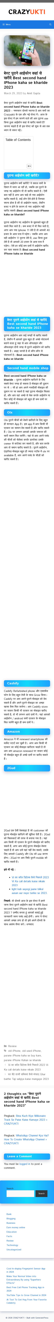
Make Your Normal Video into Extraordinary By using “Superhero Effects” (24, 1280)
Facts (9, 1236)
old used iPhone (31, 1051)
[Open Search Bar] (50, 24)
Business (11, 1223)
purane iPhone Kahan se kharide (22, 1060)
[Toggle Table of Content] (28, 166)
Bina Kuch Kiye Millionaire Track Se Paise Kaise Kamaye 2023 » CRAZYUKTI (25, 1120)
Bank (9, 1214)
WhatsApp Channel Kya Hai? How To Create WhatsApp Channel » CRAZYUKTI (26, 1139)
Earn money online (16, 1227)
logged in (25, 1164)
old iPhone (14, 1051)
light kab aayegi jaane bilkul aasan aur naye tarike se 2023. (29, 891)
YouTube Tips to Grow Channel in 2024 (26, 1295)
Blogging (11, 1218)
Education (12, 1232)
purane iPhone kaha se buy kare (22, 1056)
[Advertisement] (18, 153)
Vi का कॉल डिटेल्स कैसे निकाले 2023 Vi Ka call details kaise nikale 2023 (30, 881)
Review (12, 1046)
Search (10, 1188)
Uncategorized (14, 1249)
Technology (12, 1245)
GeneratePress (41, 1318)
